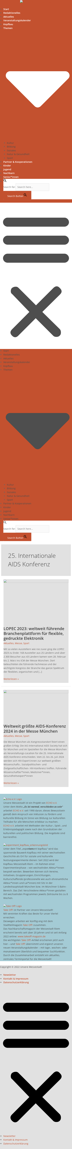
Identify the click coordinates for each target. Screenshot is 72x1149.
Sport (10, 158)
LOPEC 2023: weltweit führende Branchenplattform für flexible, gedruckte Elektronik (34, 633)
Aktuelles (8, 16)
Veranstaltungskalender (17, 20)
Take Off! (8, 909)
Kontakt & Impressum (15, 978)
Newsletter (9, 974)
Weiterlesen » (11, 679)
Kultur (10, 142)
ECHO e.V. (51, 802)
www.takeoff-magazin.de (32, 936)
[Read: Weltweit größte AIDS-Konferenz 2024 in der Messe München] (36, 704)
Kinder (7, 165)
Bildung (11, 146)
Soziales (11, 150)
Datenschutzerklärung (16, 982)
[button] (5, 181)
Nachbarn (9, 173)
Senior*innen (11, 177)
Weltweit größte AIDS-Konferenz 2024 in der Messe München (35, 728)
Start (6, 9)
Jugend (7, 169)
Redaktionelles (11, 12)
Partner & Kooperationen (17, 161)
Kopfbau (8, 24)
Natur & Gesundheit (18, 154)
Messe (18, 643)
